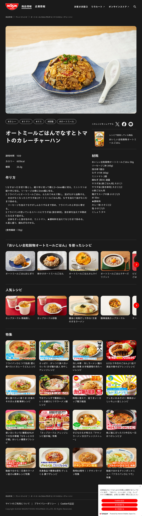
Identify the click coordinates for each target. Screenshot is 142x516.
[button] (136, 264)
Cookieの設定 (119, 501)
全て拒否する (119, 505)
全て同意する (119, 509)
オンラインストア (118, 7)
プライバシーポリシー (45, 503)
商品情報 (26, 6)
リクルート (96, 7)
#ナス (39, 121)
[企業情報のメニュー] (46, 6)
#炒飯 (51, 121)
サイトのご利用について (18, 503)
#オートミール (66, 121)
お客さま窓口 (81, 7)
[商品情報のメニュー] (32, 6)
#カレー (12, 121)
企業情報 (40, 6)
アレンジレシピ (21, 17)
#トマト (26, 121)
